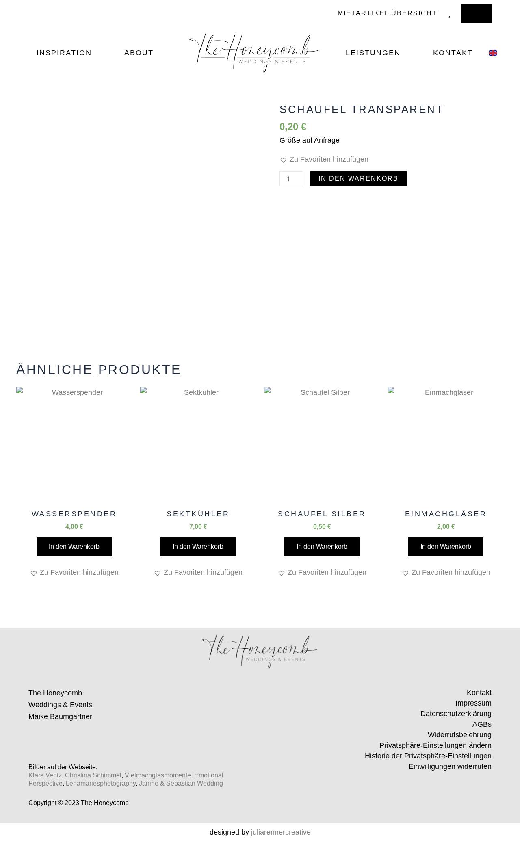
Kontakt (453, 53)
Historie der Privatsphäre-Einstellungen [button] (428, 756)
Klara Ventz (45, 775)
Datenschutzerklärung (456, 714)
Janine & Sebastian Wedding (181, 783)
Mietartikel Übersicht (387, 13)
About (139, 53)
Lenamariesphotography (101, 783)
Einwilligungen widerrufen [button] (450, 766)
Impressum (473, 703)
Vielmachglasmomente (158, 775)
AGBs (482, 724)
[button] (324, 159)
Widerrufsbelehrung (460, 735)
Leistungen (373, 53)
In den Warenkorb (358, 178)
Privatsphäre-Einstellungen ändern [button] (435, 745)
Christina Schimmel (93, 775)
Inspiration (64, 53)
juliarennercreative (281, 832)
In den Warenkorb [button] (74, 546)
